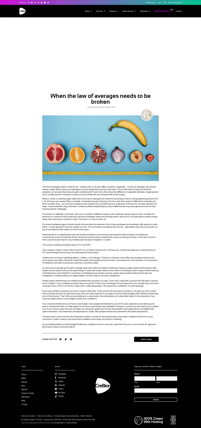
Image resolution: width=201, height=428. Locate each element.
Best (23, 386)
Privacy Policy (59, 422)
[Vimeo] (41, 2)
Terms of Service (72, 422)
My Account (150, 2)
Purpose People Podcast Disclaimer (66, 416)
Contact (179, 11)
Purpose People (27, 393)
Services (99, 11)
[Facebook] (32, 2)
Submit (156, 400)
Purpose (112, 11)
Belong (24, 382)
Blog (23, 401)
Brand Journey (128, 11)
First (136, 382)
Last (158, 382)
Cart (159, 2)
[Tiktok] (48, 2)
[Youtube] (45, 2)
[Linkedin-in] (38, 2)
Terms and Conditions (45, 416)
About (87, 11)
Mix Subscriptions (162, 11)
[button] (165, 2)
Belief (23, 378)
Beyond (24, 389)
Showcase (144, 11)
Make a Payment (86, 416)
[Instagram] (28, 2)
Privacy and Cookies (28, 416)
